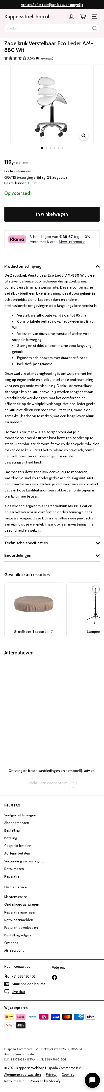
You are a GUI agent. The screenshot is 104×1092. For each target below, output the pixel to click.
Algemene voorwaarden (22, 1074)
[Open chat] (92, 1080)
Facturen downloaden (21, 927)
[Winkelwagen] (83, 16)
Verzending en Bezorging (23, 861)
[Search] (95, 28)
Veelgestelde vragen (20, 815)
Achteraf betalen (17, 853)
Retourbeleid (14, 1081)
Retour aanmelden (18, 920)
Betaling (10, 838)
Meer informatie (72, 242)
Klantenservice (15, 897)
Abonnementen (16, 823)
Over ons (11, 943)
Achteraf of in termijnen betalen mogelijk (52, 5)
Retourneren (14, 869)
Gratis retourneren (19, 171)
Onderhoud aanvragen (21, 904)
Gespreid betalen (17, 846)
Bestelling (12, 830)
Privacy (51, 1074)
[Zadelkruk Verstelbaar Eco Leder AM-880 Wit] (36, 704)
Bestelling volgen (17, 935)
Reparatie (11, 876)
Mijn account (14, 950)
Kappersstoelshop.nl (26, 16)
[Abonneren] (73, 783)
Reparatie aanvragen (20, 912)
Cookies (68, 1074)
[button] (15, 58)
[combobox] (52, 28)
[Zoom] (83, 135)
